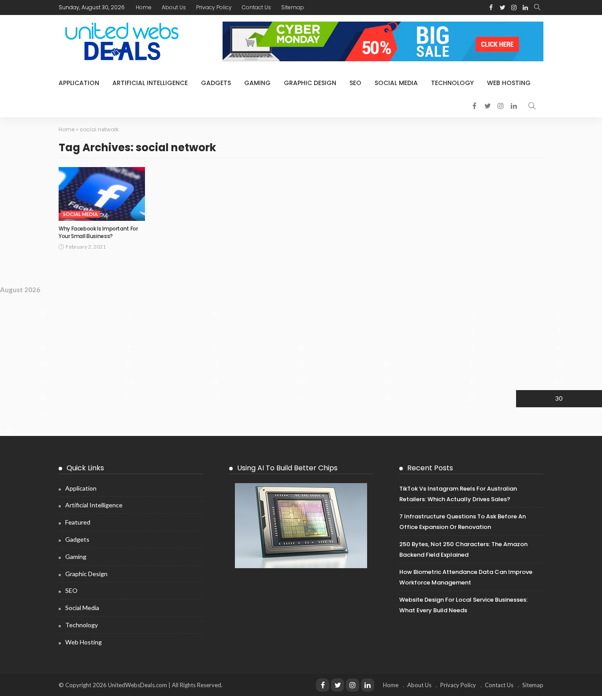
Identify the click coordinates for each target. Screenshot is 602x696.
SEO (355, 82)
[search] (537, 7)
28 (386, 398)
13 (301, 364)
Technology (452, 82)
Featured (77, 522)
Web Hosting (509, 82)
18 (129, 381)
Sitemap (292, 7)
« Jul (6, 430)
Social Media (396, 82)
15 (472, 364)
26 (215, 398)
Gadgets (216, 82)
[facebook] (322, 685)
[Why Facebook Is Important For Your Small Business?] (102, 194)
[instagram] (352, 685)
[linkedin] (367, 685)
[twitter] (337, 685)
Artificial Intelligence (150, 82)
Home (144, 7)
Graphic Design (310, 82)
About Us (174, 7)
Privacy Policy (214, 7)
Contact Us (256, 7)
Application (79, 82)
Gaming (257, 82)
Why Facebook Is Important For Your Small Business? (98, 232)
